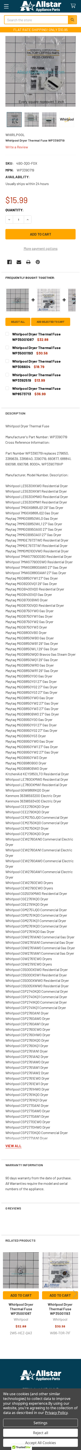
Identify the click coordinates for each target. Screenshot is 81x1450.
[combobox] (40, 19)
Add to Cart (21, 1295)
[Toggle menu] (6, 6)
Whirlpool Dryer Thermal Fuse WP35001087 (21, 1308)
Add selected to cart (51, 321)
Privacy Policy (56, 1412)
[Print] (28, 262)
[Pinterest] (38, 262)
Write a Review (16, 147)
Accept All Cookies (40, 1442)
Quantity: (14, 210)
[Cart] (74, 6)
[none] (40, 71)
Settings (40, 1422)
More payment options (41, 248)
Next (75, 1294)
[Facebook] (9, 262)
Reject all (40, 1432)
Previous (5, 1294)
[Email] (19, 262)
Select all (18, 321)
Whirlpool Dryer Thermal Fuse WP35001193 (60, 1308)
